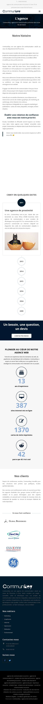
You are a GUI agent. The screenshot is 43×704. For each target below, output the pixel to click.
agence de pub (27, 683)
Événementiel (8, 632)
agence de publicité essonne (13, 683)
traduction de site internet (31, 690)
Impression (7, 626)
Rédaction (7, 629)
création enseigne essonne (21, 694)
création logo (13, 685)
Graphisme (7, 619)
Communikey (16, 699)
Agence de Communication (30, 699)
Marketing (7, 616)
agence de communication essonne (18, 676)
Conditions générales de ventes (27, 696)
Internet (6, 622)
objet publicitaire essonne (31, 692)
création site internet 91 (29, 680)
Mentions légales (11, 696)
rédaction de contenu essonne (13, 690)
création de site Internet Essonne (25, 678)
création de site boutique (25, 685)
